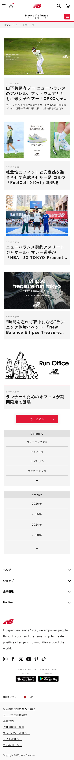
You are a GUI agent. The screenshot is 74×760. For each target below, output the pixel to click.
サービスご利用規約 (15, 715)
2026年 (37, 503)
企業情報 (8, 591)
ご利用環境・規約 (13, 727)
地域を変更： (10, 697)
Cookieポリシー (12, 745)
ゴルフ (37, 461)
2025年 (37, 514)
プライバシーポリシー (16, 733)
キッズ (37, 451)
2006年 (11, 336)
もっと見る (37, 419)
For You (8, 602)
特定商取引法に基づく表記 (19, 708)
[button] (11, 6)
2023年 (37, 535)
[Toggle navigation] (4, 6)
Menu (67, 16)
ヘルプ (7, 569)
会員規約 (8, 721)
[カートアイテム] (68, 5)
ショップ (8, 580)
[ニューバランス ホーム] (37, 6)
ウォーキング (37, 441)
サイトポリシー (12, 739)
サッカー (37, 470)
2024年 (37, 524)
